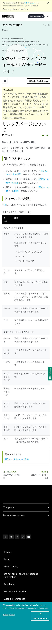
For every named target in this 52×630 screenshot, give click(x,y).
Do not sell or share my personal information (21, 575)
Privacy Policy (9, 614)
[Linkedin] (23, 537)
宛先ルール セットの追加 (17, 459)
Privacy (8, 552)
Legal (6, 559)
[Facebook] (5, 537)
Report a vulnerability (15, 592)
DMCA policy (11, 567)
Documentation (12, 25)
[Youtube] (28, 537)
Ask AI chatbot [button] (30, 3)
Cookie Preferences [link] (14, 599)
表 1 (4, 204)
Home (5, 38)
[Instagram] (17, 537)
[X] (11, 537)
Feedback (9, 584)
